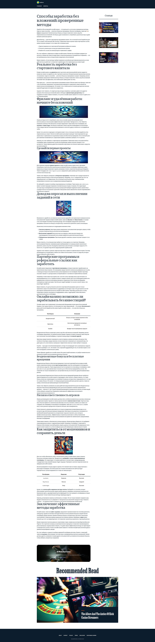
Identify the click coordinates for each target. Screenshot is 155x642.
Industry (83, 610)
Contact (65, 635)
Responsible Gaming (91, 635)
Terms (76, 635)
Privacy (71, 635)
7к (87, 31)
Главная (39, 6)
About (60, 635)
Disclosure (82, 635)
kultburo (42, 2)
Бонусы (45, 6)
